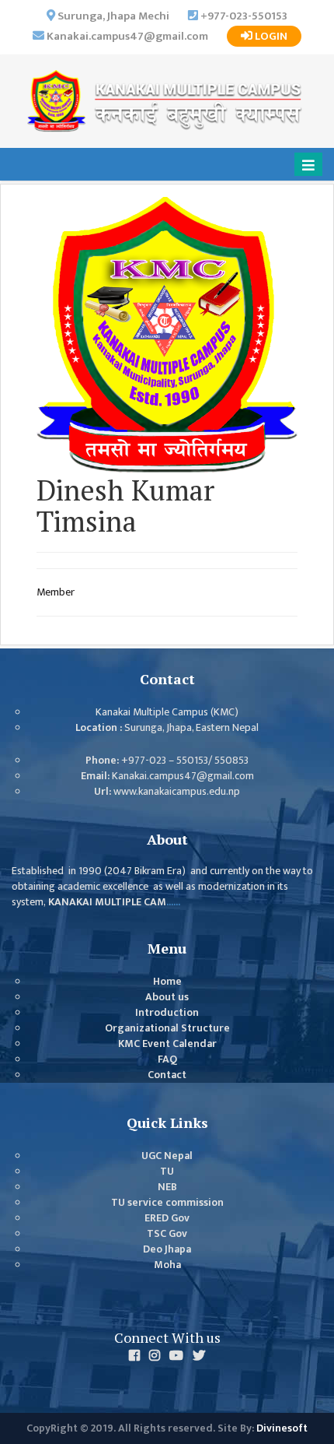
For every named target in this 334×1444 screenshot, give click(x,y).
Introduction (167, 1013)
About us (167, 997)
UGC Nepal (167, 1156)
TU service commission (167, 1202)
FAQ (167, 1059)
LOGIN (269, 36)
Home (167, 981)
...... (173, 902)
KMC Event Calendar (167, 1044)
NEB (167, 1187)
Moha (167, 1265)
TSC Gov (167, 1234)
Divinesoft (282, 1428)
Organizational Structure (167, 1028)
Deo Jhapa (167, 1249)
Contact (167, 1075)
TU (167, 1171)
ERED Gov (167, 1218)
